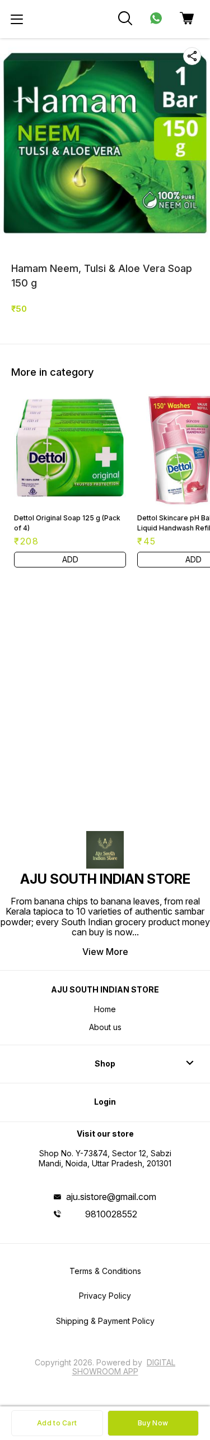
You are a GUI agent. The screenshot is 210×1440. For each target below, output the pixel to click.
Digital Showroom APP (124, 1367)
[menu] (17, 19)
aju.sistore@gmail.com (111, 1197)
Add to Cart (57, 1423)
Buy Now (153, 1423)
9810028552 (111, 1214)
